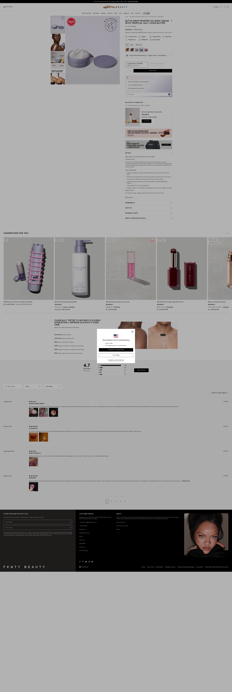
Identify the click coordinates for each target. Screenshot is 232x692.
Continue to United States (116, 349)
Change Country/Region (116, 360)
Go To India (116, 355)
